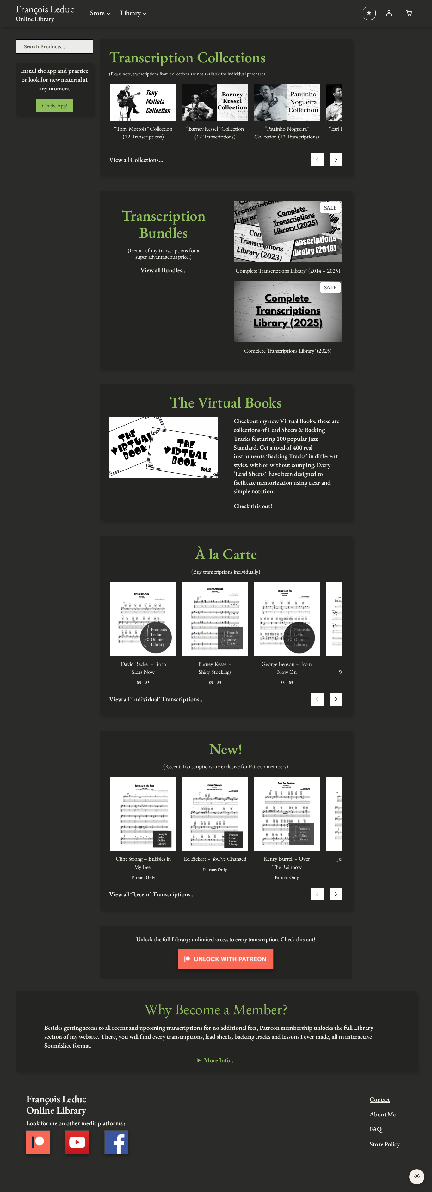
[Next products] (336, 159)
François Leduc (45, 8)
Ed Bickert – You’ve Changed (215, 858)
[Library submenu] (144, 13)
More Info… (219, 1060)
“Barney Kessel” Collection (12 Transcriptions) (215, 132)
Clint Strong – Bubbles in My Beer (143, 862)
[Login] (389, 13)
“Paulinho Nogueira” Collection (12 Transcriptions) (286, 132)
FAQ (376, 1129)
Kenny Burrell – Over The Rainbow (287, 862)
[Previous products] (317, 159)
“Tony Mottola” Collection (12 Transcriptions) (143, 132)
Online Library (35, 19)
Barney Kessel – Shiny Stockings (215, 667)
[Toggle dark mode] (416, 1176)
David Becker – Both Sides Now (143, 667)
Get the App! (54, 105)
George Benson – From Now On (287, 667)
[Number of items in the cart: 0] (409, 13)
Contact (380, 1099)
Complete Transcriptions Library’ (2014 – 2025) (288, 270)
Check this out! (253, 506)
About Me (383, 1114)
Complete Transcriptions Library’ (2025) (288, 350)
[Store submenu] (109, 13)
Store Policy (385, 1144)
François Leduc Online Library (56, 1104)
